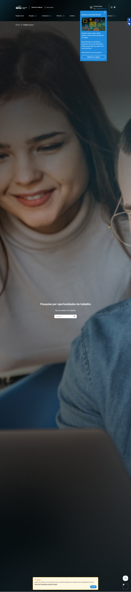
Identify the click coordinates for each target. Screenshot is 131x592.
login (97, 8)
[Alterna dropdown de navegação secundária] (36, 16)
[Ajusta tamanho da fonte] (112, 7)
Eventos (72, 16)
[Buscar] (74, 316)
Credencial (45, 16)
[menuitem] (20, 16)
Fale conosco (108, 16)
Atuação (31, 16)
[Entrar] (91, 7)
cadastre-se (103, 8)
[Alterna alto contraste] (114, 7)
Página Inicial (20, 16)
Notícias (59, 16)
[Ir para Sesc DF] (22, 7)
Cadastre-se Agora (93, 57)
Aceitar (93, 587)
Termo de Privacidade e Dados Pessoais (45, 584)
